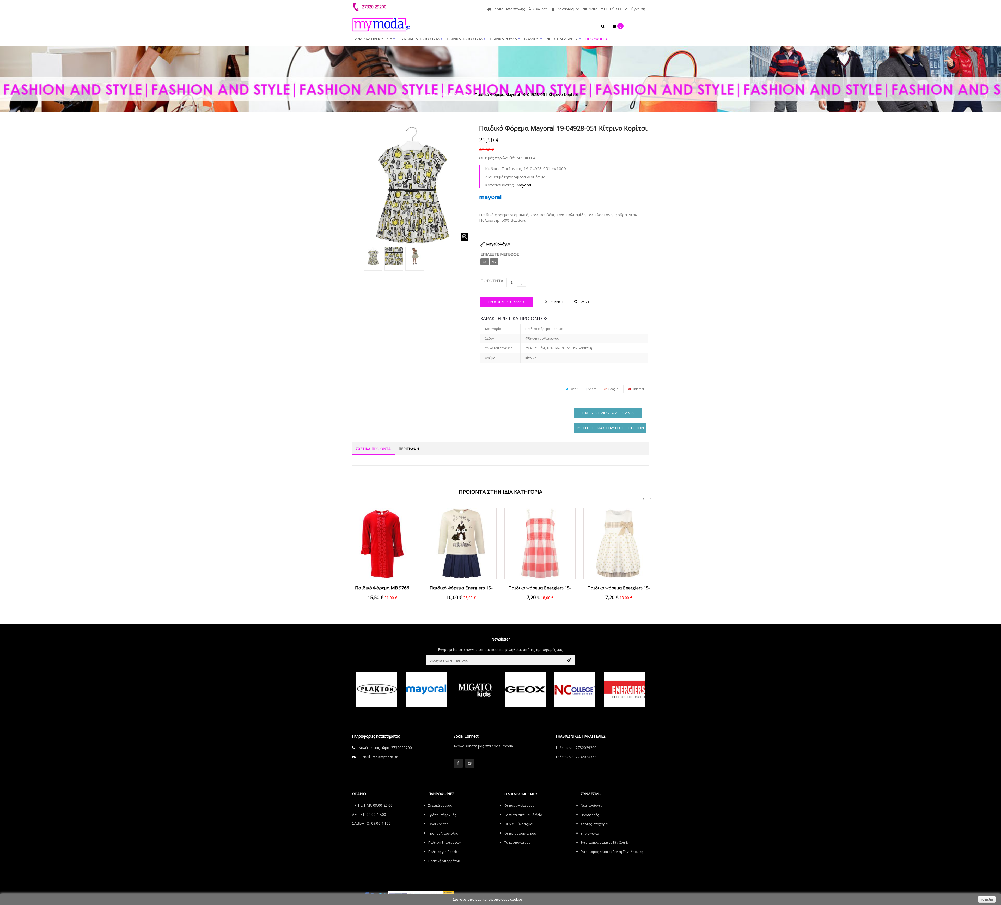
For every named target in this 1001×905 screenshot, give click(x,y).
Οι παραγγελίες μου (519, 805)
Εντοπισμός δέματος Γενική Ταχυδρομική (612, 851)
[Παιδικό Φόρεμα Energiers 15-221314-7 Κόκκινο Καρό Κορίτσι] (540, 543)
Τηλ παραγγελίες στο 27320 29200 (608, 413)
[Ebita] (624, 689)
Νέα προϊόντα (591, 805)
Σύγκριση (637, 9)
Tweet (572, 389)
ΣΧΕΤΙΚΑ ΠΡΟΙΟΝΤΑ (373, 448)
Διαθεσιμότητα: (499, 176)
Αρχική (429, 94)
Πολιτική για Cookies (443, 851)
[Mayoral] (377, 689)
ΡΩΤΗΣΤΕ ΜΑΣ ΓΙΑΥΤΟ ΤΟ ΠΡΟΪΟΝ (610, 427)
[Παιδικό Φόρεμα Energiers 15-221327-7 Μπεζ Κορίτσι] (619, 543)
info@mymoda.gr (385, 757)
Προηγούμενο (358, 257)
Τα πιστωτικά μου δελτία (523, 815)
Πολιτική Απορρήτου (444, 861)
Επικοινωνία (590, 833)
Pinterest (637, 389)
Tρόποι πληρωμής (442, 815)
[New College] (525, 689)
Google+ (613, 389)
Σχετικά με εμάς (440, 805)
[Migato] (426, 689)
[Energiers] (575, 689)
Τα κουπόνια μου (517, 842)
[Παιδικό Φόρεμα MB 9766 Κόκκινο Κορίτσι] (382, 543)
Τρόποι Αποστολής (508, 9)
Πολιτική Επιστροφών (444, 842)
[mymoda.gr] (381, 22)
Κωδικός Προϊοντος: (504, 168)
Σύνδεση (540, 9)
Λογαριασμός (568, 9)
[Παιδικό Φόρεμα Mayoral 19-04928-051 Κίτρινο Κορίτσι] (373, 256)
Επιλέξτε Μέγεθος (500, 254)
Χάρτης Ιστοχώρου (595, 824)
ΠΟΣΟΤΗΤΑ (491, 280)
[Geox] (476, 689)
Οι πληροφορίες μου (520, 833)
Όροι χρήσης (438, 824)
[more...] (490, 197)
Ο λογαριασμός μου (520, 794)
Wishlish (588, 302)
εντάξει (987, 899)
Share (591, 389)
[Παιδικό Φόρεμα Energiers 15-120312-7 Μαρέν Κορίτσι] (461, 543)
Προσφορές (590, 815)
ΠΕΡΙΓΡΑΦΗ (409, 448)
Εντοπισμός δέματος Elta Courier (605, 842)
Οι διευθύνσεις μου (519, 824)
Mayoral (524, 185)
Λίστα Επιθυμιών (602, 9)
